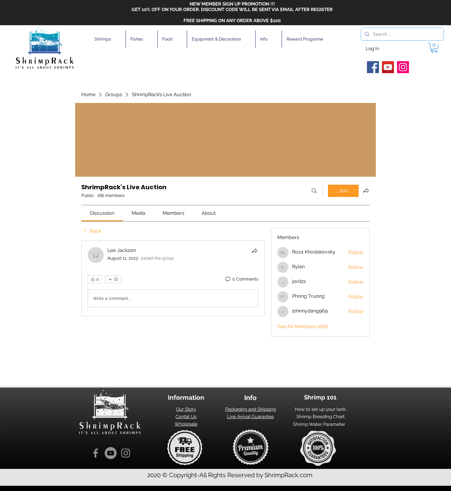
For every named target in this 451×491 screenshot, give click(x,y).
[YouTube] (388, 67)
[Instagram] (403, 67)
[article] (173, 278)
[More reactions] (113, 279)
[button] (107, 39)
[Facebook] (373, 67)
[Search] (314, 191)
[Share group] (366, 190)
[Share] (254, 250)
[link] (102, 213)
